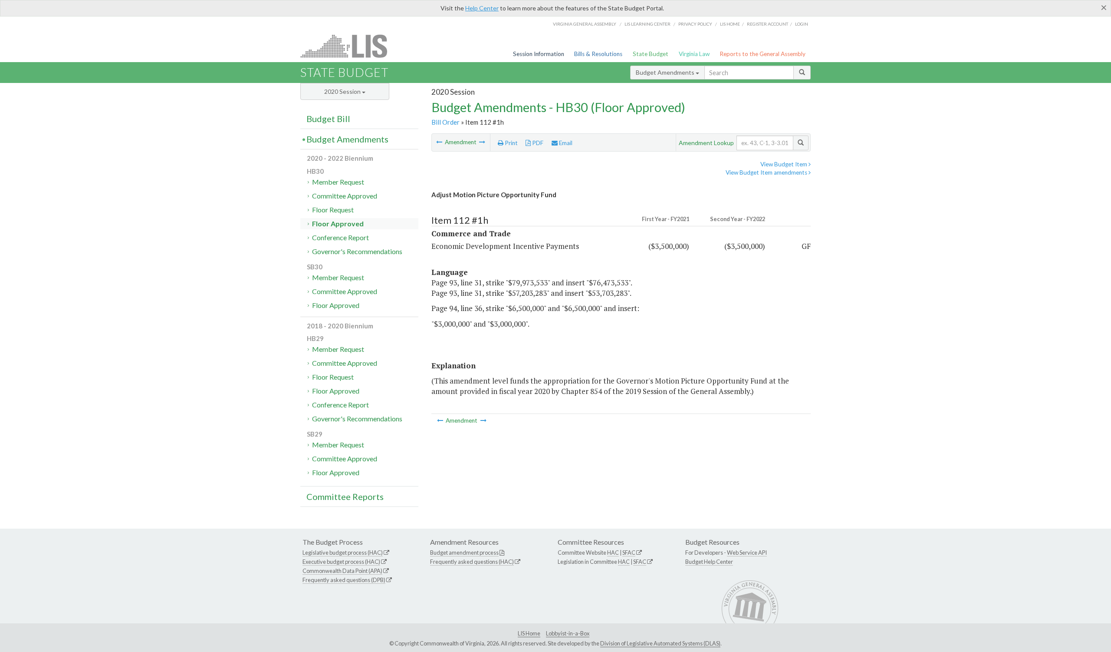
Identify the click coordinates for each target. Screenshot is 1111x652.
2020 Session (343, 91)
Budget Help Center (709, 561)
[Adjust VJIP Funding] (482, 142)
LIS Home (529, 633)
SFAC (628, 552)
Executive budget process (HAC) (341, 561)
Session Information (538, 53)
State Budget (650, 53)
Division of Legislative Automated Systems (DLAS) (660, 643)
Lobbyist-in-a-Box (567, 633)
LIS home (730, 23)
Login (801, 23)
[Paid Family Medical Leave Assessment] (440, 142)
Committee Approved (344, 196)
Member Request (338, 182)
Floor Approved (338, 223)
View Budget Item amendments (767, 172)
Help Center (482, 8)
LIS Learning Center (648, 23)
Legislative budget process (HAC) (342, 552)
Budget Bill (328, 118)
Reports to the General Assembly (762, 53)
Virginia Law (694, 53)
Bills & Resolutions (598, 53)
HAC (613, 552)
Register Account (767, 23)
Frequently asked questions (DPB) (343, 579)
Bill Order (445, 122)
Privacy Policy (695, 23)
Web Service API (747, 552)
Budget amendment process (464, 552)
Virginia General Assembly (584, 23)
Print (510, 142)
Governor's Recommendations (357, 251)
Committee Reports (345, 496)
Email (565, 142)
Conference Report (340, 237)
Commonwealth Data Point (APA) (342, 570)
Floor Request (333, 209)
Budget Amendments (666, 72)
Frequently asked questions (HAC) (472, 561)
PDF (537, 142)
